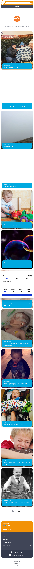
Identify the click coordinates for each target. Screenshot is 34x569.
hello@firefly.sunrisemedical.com (18, 555)
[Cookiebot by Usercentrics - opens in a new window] (28, 276)
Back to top (17, 515)
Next (19, 511)
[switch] (13, 291)
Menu (16, 6)
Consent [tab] (7, 278)
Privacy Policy (17, 565)
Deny (7, 294)
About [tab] (27, 278)
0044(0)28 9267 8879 (18, 552)
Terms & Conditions (17, 563)
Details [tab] (17, 278)
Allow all (27, 294)
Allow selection (17, 294)
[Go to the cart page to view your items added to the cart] (32, 3)
